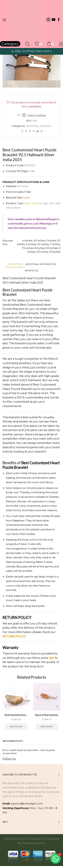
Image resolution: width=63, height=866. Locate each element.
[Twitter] (22, 131)
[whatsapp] (41, 131)
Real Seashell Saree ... (16, 714)
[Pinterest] (30, 131)
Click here (31, 203)
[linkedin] (38, 131)
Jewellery (45, 126)
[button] (6, 706)
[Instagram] (48, 20)
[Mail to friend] (34, 131)
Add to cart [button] (16, 726)
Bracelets (32, 126)
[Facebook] (58, 20)
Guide (26, 197)
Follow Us (9, 758)
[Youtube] (53, 20)
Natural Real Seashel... (47, 714)
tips (51, 657)
